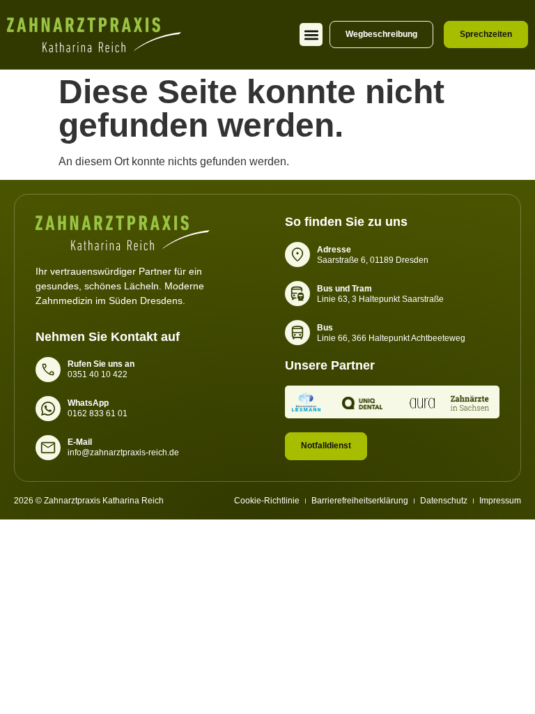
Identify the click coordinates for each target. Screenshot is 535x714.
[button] (311, 34)
